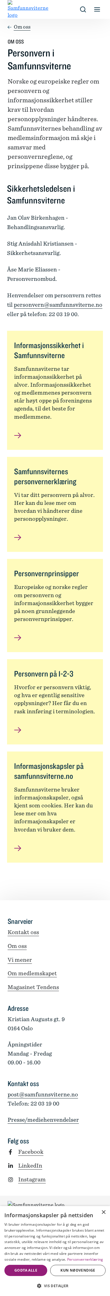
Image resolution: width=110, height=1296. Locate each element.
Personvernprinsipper (46, 573)
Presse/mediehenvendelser (43, 1120)
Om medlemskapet (32, 973)
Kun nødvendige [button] (77, 1270)
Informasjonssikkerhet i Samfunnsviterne (49, 350)
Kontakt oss (23, 932)
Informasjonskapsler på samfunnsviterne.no (49, 771)
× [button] (103, 1212)
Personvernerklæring (85, 1259)
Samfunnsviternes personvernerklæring (45, 476)
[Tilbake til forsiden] (12, 9)
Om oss (22, 27)
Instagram (32, 1179)
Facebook (30, 1152)
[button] (55, 1285)
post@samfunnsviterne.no (43, 1094)
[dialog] (55, 1251)
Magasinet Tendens (33, 987)
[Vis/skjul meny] (97, 9)
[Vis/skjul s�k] (83, 9)
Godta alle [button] (25, 1270)
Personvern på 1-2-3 (43, 674)
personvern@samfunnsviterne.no (58, 305)
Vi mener (20, 960)
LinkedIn (30, 1166)
